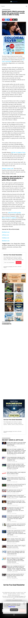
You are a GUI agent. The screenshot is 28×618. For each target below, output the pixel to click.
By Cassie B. (14, 446)
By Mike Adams (15, 571)
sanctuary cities (17, 247)
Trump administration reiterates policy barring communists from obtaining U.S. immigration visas (16, 459)
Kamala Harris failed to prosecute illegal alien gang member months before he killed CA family (16, 444)
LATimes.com (5, 235)
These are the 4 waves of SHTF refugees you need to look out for (16, 546)
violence (4, 248)
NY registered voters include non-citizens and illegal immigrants (15, 491)
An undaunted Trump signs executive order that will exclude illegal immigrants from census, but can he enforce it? (15, 509)
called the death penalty (14, 212)
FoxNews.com (5, 238)
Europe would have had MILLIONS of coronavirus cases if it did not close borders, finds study (15, 575)
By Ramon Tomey (15, 492)
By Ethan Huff (14, 461)
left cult (18, 245)
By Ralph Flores (15, 578)
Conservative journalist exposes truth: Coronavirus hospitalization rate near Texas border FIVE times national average (15, 518)
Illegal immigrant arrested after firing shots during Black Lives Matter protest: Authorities (16, 502)
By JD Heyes (14, 454)
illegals (23, 243)
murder (4, 247)
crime (11, 243)
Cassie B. (10, 17)
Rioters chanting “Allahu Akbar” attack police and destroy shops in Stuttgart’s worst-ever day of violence (16, 540)
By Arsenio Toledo (15, 548)
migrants (22, 245)
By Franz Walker (15, 536)
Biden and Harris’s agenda (9, 218)
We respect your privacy (19, 596)
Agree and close (14, 609)
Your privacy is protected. (8, 266)
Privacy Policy (11, 606)
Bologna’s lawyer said (7, 168)
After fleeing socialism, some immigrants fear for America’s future (16, 473)
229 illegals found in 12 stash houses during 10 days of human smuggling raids (16, 496)
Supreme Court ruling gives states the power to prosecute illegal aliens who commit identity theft (16, 552)
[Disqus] (14, 344)
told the (18, 152)
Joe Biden (4, 245)
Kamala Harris (11, 245)
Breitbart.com (5, 232)
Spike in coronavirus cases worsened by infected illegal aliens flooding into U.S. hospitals (16, 525)
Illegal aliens (17, 243)
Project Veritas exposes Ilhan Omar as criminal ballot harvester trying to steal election (16, 479)
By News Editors (15, 475)
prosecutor (9, 247)
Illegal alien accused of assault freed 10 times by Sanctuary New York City (16, 485)
